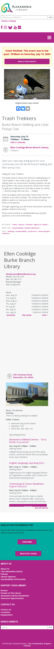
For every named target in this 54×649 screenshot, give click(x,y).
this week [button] (26, 315)
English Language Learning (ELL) (26, 462)
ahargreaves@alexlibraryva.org (21, 274)
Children (29, 224)
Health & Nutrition (32, 228)
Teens (14, 224)
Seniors (21, 224)
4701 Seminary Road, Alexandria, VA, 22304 (23, 376)
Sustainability (17, 228)
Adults (45, 224)
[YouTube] (15, 28)
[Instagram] (5, 28)
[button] (50, 37)
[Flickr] (19, 28)
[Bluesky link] (10, 28)
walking (11, 231)
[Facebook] (2, 28)
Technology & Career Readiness (27, 485)
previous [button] (11, 315)
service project (44, 231)
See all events (41, 508)
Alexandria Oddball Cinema (27, 441)
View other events (27, 61)
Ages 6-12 (37, 224)
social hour (32, 231)
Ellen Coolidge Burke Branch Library (29, 147)
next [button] (44, 315)
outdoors (5, 233)
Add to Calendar (18, 142)
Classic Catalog (8, 21)
